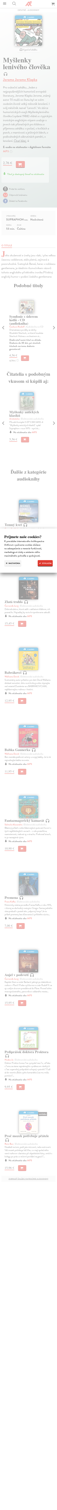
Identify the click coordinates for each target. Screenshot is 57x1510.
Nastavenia (14, 563)
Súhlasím (46, 563)
